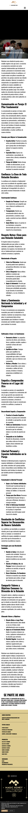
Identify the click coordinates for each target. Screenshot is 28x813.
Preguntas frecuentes (7, 764)
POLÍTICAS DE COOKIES (6, 732)
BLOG (3, 761)
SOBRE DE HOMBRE (5, 750)
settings (3, 808)
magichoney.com (14, 776)
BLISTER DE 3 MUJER (6, 748)
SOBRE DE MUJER (5, 752)
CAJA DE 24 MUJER (5, 743)
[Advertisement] (14, 25)
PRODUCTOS (5, 739)
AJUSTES (11, 810)
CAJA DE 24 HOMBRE (6, 741)
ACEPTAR (4, 810)
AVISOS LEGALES (5, 727)
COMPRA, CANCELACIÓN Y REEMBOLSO (9, 734)
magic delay (4, 754)
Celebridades (5, 762)
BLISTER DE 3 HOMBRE (6, 746)
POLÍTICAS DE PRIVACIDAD (7, 729)
